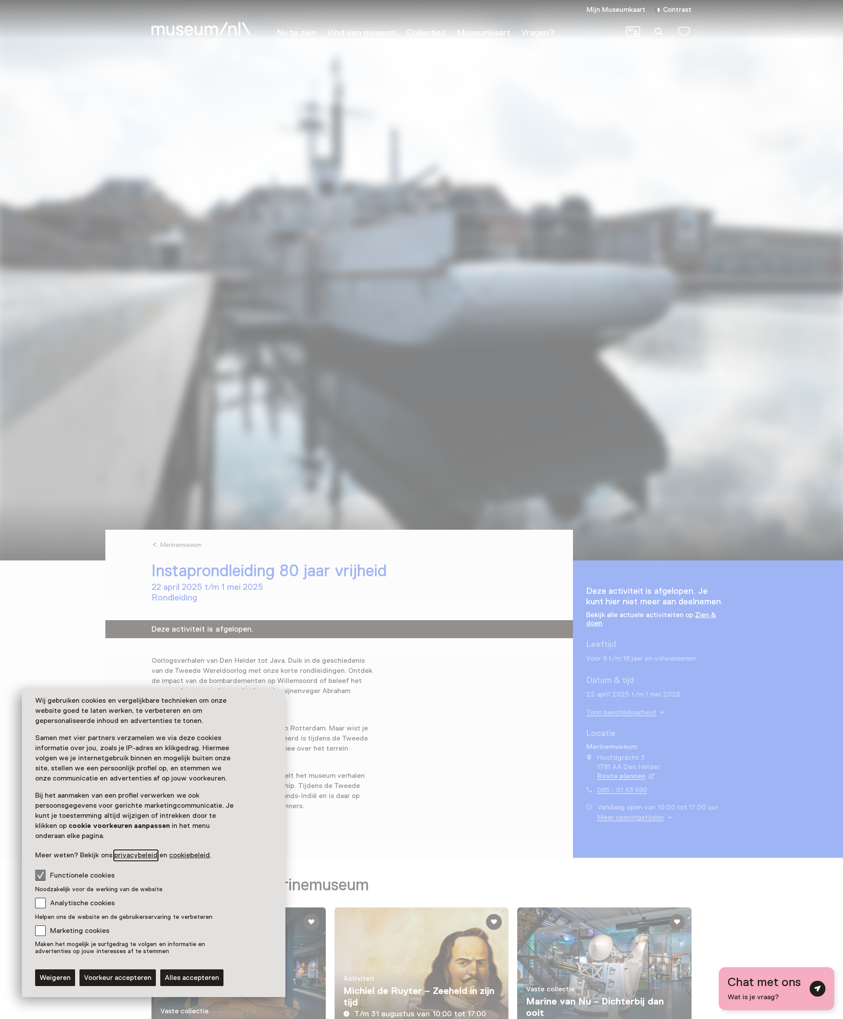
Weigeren (55, 978)
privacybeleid (136, 855)
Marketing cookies (79, 931)
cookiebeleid (189, 855)
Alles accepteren (192, 978)
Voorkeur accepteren (117, 978)
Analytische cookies (82, 903)
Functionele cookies (82, 875)
